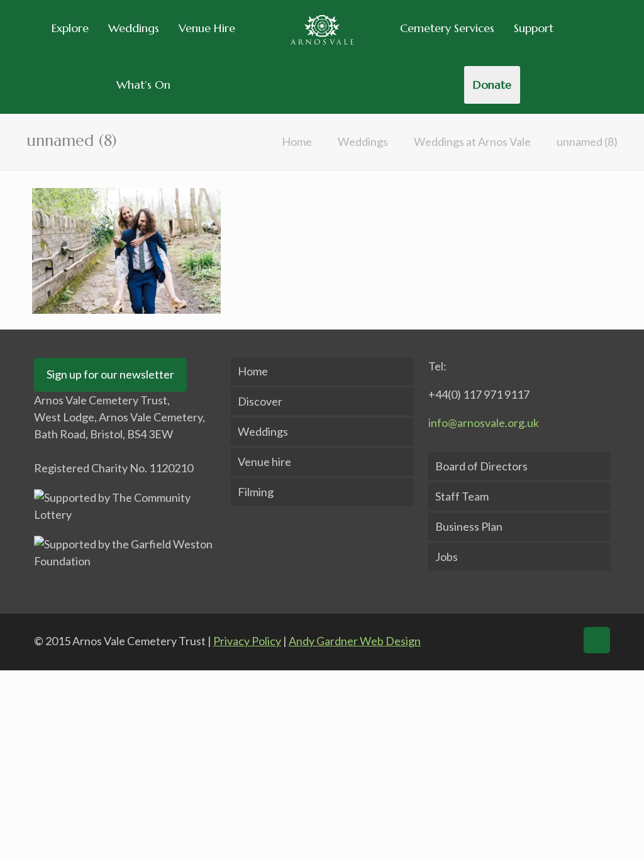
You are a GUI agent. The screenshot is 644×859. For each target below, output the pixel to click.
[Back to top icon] (597, 640)
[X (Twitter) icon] (512, 640)
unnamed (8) (587, 141)
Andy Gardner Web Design (355, 641)
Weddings (363, 141)
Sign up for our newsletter (110, 374)
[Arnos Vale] (322, 28)
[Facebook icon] (488, 640)
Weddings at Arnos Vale (472, 141)
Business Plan (468, 526)
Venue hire (264, 461)
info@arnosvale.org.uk (483, 423)
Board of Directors (481, 466)
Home (297, 141)
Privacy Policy (247, 641)
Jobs (446, 556)
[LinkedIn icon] (536, 640)
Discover (260, 401)
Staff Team (462, 496)
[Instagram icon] (561, 640)
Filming (256, 492)
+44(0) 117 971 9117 (479, 394)
